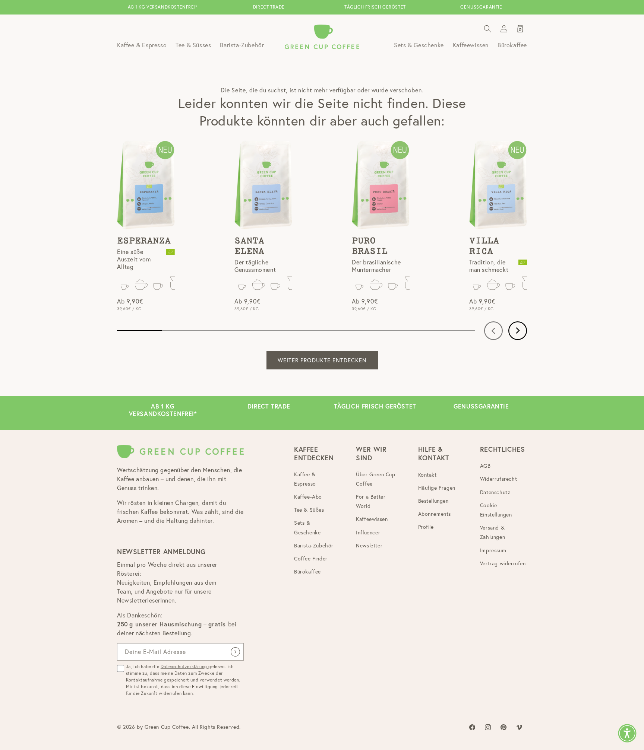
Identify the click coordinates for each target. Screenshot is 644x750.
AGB (485, 466)
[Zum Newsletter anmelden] (235, 652)
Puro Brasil (370, 246)
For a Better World (370, 501)
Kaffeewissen (372, 519)
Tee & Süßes (309, 510)
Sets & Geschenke (307, 528)
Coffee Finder (311, 558)
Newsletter (369, 545)
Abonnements (434, 514)
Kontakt (427, 474)
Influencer (368, 532)
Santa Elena (249, 246)
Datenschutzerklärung (185, 666)
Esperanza (144, 241)
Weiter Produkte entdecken (322, 360)
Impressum (493, 550)
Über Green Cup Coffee (375, 479)
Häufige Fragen (436, 487)
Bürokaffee (307, 572)
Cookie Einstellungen (496, 510)
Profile (426, 527)
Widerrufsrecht (498, 479)
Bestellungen (433, 501)
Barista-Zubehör (314, 545)
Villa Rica (484, 246)
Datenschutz (495, 492)
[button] (487, 28)
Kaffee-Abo (308, 496)
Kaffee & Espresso (305, 479)
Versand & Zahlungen (492, 533)
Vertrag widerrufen (503, 563)
